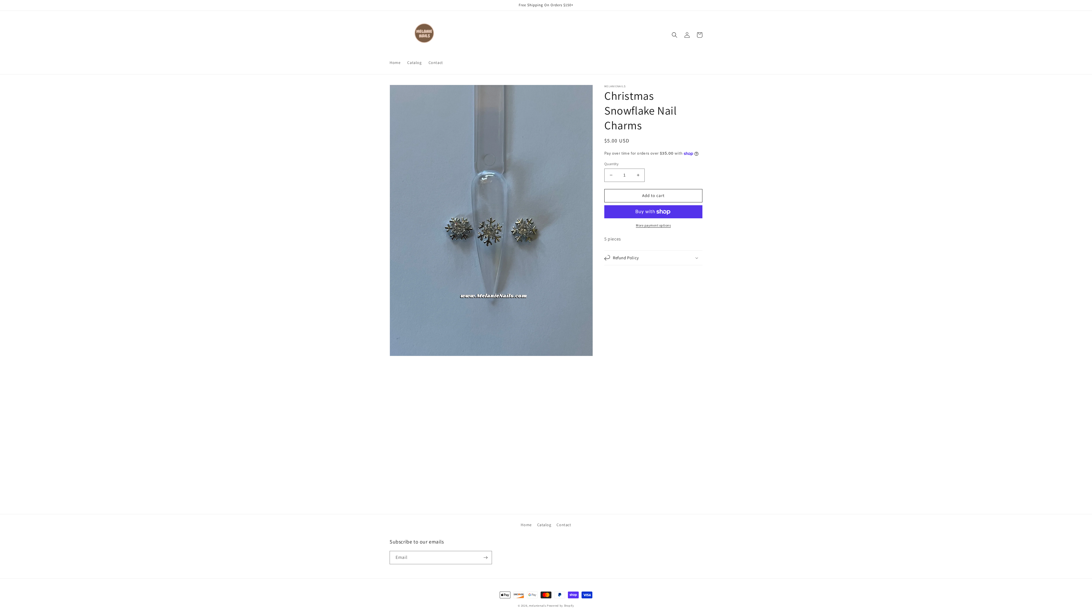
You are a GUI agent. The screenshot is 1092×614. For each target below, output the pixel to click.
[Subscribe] (485, 557)
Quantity (611, 163)
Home (526, 524)
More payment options (653, 225)
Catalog (544, 524)
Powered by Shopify (560, 605)
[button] (674, 35)
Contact (564, 524)
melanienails (537, 605)
